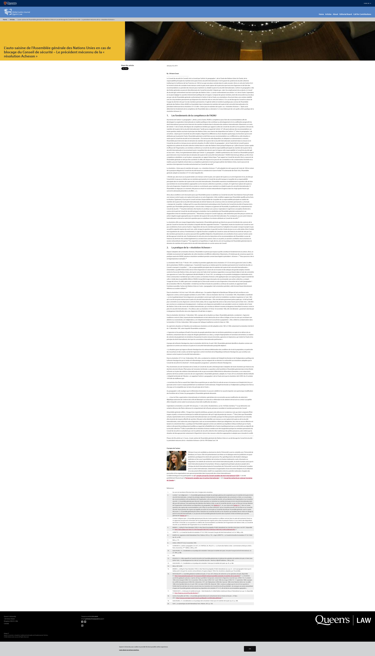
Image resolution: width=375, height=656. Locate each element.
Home (321, 14)
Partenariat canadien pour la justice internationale (202, 478)
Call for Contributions (362, 14)
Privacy (6, 633)
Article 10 (183, 515)
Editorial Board (345, 14)
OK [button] (250, 649)
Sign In (366, 3)
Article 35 (217, 505)
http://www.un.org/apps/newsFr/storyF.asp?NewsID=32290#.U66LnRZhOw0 (198, 598)
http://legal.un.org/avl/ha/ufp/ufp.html (186, 593)
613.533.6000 (93, 616)
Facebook (82, 621)
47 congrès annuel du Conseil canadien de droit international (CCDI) (216, 476)
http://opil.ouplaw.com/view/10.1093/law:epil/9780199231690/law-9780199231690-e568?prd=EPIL (205, 529)
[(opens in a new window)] (10, 3)
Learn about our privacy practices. (129, 650)
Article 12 (236, 505)
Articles (328, 14)
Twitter (85, 621)
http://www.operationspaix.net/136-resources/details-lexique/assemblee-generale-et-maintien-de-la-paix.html (207, 576)
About (335, 14)
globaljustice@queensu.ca (94, 619)
